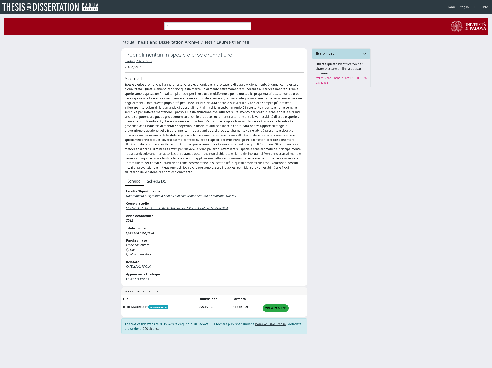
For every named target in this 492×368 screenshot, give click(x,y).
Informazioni (328, 53)
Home (451, 7)
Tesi (208, 42)
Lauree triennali (233, 42)
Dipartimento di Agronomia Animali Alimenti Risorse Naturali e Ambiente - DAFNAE (181, 196)
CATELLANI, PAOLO (138, 266)
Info (485, 7)
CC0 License (151, 328)
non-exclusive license (270, 324)
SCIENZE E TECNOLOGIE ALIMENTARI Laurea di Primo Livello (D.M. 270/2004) (177, 208)
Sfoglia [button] (464, 7)
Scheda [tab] (134, 181)
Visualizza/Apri (275, 308)
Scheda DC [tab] (156, 181)
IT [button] (475, 7)
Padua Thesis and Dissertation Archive (160, 42)
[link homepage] (51, 7)
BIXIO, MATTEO (138, 60)
